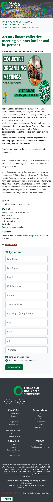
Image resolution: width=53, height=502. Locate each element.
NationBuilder (46, 493)
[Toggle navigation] (48, 5)
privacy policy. (30, 488)
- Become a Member (13, 450)
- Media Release (40, 419)
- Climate (13, 416)
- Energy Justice (13, 422)
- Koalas (13, 419)
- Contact (40, 444)
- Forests (13, 433)
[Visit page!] (4, 401)
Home (4, 22)
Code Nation (34, 493)
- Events (13, 447)
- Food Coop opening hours (39, 447)
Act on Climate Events (15, 25)
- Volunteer (13, 444)
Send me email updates (19, 357)
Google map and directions (13, 227)
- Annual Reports (40, 427)
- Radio (39, 416)
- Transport (13, 427)
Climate (28, 22)
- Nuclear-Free (13, 425)
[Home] (11, 5)
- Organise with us (13, 436)
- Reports (40, 425)
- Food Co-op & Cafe (13, 413)
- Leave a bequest (13, 456)
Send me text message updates (22, 360)
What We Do (15, 22)
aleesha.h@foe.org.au (32, 235)
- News (40, 413)
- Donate (13, 453)
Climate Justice (10, 245)
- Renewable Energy (13, 430)
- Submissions (40, 422)
